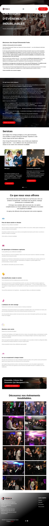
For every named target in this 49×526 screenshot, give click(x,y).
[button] (23, 9)
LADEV (12, 521)
